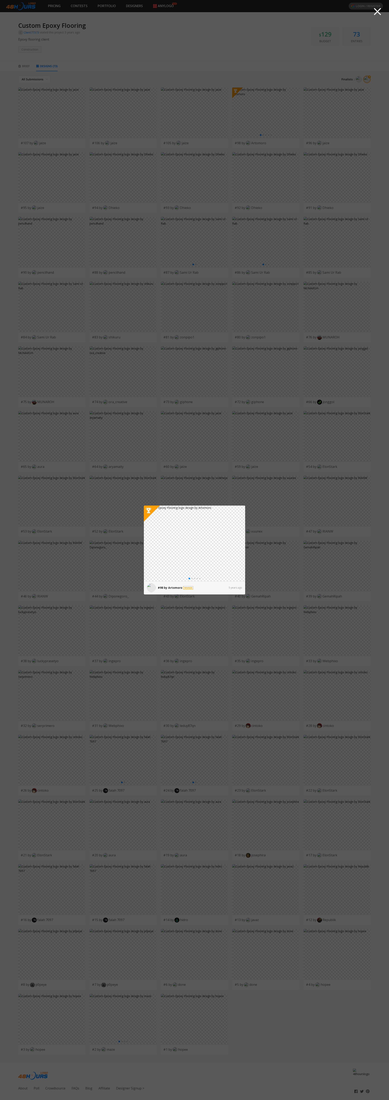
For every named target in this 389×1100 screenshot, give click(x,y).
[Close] (377, 11)
